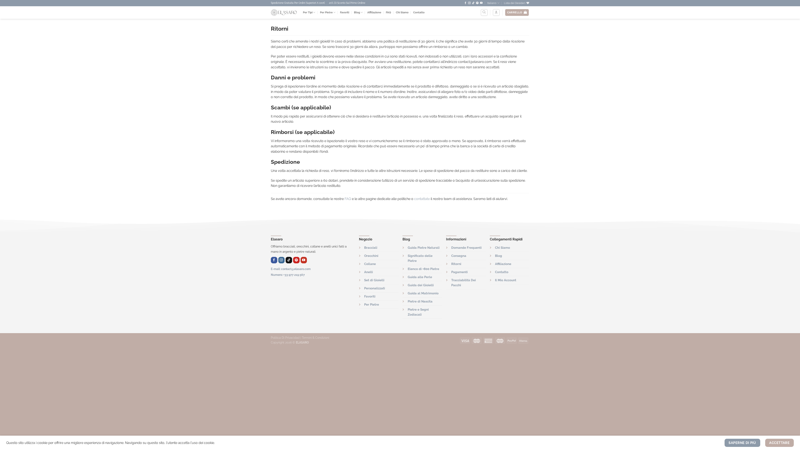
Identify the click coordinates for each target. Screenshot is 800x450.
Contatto (419, 12)
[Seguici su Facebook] (465, 3)
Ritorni (456, 264)
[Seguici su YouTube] (481, 3)
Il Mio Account (505, 280)
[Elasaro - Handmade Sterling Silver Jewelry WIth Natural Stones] (284, 12)
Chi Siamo (402, 12)
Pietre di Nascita (420, 301)
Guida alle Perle (420, 277)
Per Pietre (326, 12)
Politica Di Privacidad (285, 337)
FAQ (388, 12)
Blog (357, 12)
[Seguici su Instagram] (469, 3)
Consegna (458, 256)
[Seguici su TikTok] (473, 3)
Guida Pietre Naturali (424, 248)
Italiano (491, 3)
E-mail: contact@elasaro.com (291, 269)
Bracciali (370, 248)
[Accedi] (496, 12)
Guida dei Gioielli (421, 285)
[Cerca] (484, 12)
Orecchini (371, 256)
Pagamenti (459, 272)
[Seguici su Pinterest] (477, 3)
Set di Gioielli (374, 280)
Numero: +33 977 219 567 (288, 274)
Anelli (368, 272)
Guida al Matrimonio (423, 293)
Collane (370, 264)
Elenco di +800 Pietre (423, 269)
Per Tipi (307, 12)
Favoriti (344, 12)
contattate (422, 199)
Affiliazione (374, 12)
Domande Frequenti (466, 248)
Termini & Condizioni (315, 337)
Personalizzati (374, 288)
